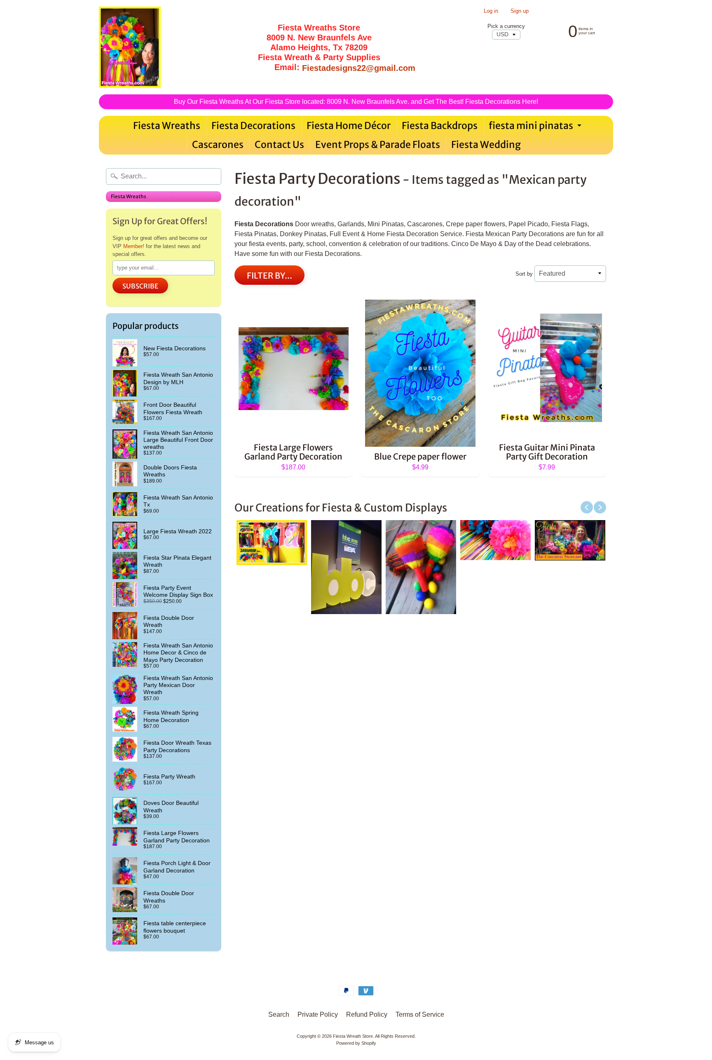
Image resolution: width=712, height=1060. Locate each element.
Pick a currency (506, 26)
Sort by (524, 274)
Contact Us (279, 144)
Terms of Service (420, 1014)
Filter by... (269, 275)
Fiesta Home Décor (349, 125)
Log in (491, 11)
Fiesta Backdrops (440, 125)
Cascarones (218, 144)
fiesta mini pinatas (536, 127)
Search (278, 1014)
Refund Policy (366, 1014)
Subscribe (140, 286)
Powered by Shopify (356, 1043)
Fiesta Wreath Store (353, 1036)
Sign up (520, 11)
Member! (133, 246)
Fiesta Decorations (253, 125)
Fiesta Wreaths (166, 125)
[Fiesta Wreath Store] (130, 47)
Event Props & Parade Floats (377, 144)
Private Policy (317, 1014)
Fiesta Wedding (486, 144)
